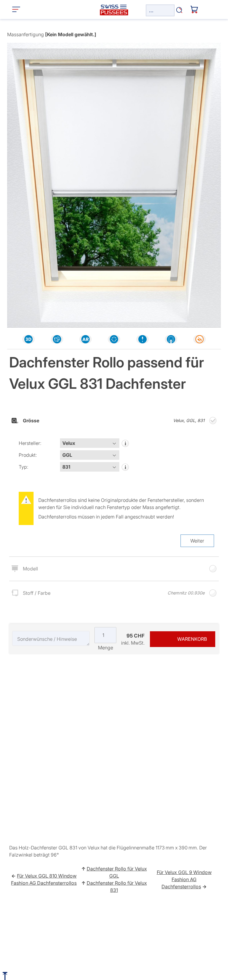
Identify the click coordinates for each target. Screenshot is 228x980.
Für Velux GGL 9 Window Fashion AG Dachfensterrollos (184, 879)
